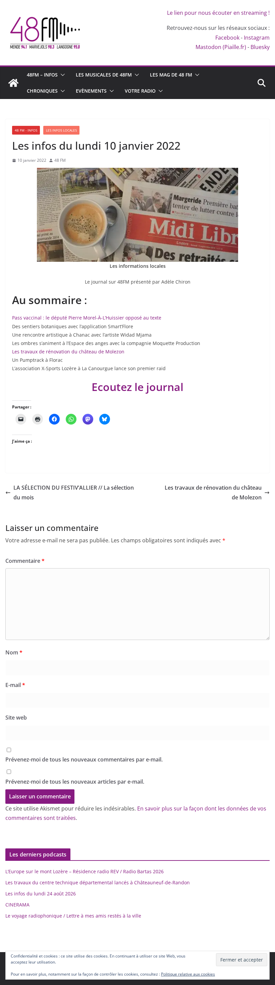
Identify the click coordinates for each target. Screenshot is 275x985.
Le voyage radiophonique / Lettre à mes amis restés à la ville (73, 916)
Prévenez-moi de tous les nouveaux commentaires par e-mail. (84, 759)
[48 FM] (13, 83)
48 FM (60, 160)
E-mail (15, 685)
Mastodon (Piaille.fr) (221, 47)
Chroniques (42, 91)
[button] (61, 75)
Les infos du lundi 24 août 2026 (40, 893)
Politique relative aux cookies (188, 974)
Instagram (257, 37)
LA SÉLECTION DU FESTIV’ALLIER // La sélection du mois (73, 492)
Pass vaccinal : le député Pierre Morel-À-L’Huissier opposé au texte (86, 317)
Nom (13, 652)
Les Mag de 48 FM (171, 74)
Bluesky (260, 47)
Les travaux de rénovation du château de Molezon (69, 351)
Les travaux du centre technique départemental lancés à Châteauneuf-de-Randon (97, 882)
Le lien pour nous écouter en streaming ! (218, 12)
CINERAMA (17, 904)
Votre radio (140, 91)
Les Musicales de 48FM (104, 74)
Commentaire (25, 560)
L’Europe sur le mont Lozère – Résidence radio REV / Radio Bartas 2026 (84, 871)
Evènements (91, 91)
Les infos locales (61, 130)
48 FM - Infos (26, 130)
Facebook (227, 37)
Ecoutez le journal (137, 387)
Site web (16, 717)
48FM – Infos (42, 74)
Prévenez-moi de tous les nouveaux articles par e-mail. (74, 781)
